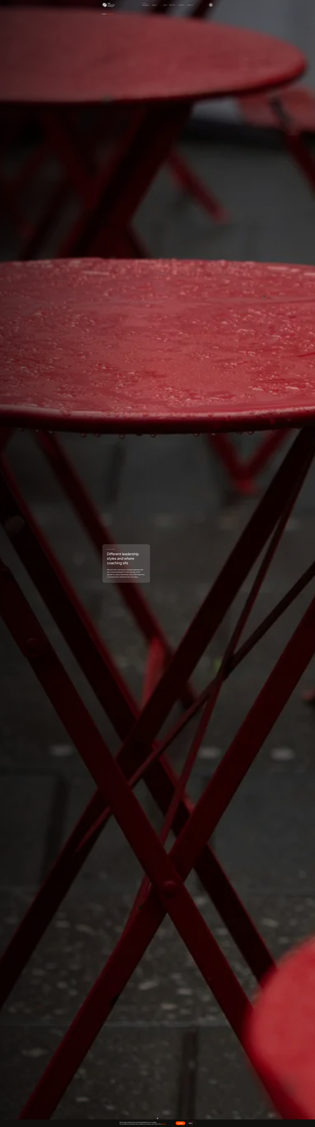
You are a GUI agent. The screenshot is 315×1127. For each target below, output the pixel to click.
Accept (180, 1123)
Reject (191, 1123)
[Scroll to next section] (157, 1118)
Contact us (190, 5)
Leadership (110, 14)
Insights (165, 5)
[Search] (211, 5)
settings (163, 1124)
